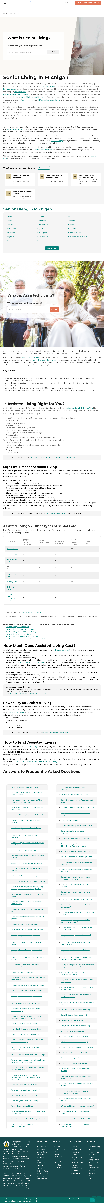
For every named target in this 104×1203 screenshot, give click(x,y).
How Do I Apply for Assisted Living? (24, 1024)
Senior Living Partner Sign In (59, 1149)
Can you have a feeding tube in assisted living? (77, 1047)
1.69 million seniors (47, 86)
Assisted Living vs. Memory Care (18, 634)
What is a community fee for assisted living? (76, 826)
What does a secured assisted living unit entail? (28, 1119)
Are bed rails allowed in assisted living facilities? (77, 807)
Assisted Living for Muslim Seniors (23, 850)
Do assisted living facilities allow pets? (74, 795)
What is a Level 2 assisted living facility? (25, 1090)
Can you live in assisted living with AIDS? (75, 1063)
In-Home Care (12, 554)
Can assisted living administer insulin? (74, 1052)
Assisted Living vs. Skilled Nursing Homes (22, 636)
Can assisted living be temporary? (73, 1020)
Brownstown (42, 237)
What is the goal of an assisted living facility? (27, 929)
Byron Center (42, 241)
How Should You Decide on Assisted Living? (27, 1034)
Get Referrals (59, 1162)
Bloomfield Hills (74, 233)
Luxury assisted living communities (30, 663)
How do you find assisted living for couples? (26, 990)
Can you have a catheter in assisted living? (76, 1026)
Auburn (9, 225)
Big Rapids (10, 233)
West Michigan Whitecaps (33, 97)
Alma (70, 217)
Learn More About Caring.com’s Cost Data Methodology (26, 693)
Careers (75, 1171)
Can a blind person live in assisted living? (75, 1015)
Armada (71, 221)
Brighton (10, 237)
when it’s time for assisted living (57, 513)
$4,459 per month (49, 388)
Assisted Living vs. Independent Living (21, 632)
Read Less (42, 168)
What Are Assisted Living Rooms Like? (25, 787)
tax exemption (10, 89)
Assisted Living (12, 549)
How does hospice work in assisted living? (76, 1010)
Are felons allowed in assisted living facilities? (77, 857)
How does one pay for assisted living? (24, 924)
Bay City (40, 229)
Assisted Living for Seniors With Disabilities (26, 863)
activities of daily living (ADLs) (79, 408)
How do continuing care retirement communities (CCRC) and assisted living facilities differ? (25, 1077)
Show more (52, 248)
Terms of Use (8, 1188)
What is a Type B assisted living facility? (25, 1085)
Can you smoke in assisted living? (73, 820)
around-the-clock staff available (45, 360)
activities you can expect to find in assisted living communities (53, 457)
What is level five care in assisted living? (75, 1036)
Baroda (71, 225)
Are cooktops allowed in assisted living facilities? (78, 851)
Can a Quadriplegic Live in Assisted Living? (26, 1029)
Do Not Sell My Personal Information (43, 1176)
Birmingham (42, 233)
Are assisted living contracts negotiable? (75, 838)
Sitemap (40, 1165)
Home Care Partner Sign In (59, 1157)
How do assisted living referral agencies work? (27, 985)
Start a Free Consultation (88, 3)
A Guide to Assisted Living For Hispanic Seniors (28, 881)
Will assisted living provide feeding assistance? (77, 1106)
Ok (92, 1200)
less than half (20, 92)
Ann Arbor (41, 221)
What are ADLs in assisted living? (72, 1031)
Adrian (9, 217)
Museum (26, 100)
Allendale (41, 217)
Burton (9, 241)
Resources (41, 1157)
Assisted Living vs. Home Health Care (20, 629)
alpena (9, 221)
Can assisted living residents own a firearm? (76, 899)
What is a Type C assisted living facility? (25, 1101)
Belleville (72, 229)
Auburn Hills (42, 225)
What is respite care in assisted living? (74, 1042)
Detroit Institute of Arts (49, 100)
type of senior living (27, 378)
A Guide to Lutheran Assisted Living (24, 876)
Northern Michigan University (16, 94)
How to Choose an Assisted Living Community (36, 762)
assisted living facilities (30, 358)
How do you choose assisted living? (24, 972)
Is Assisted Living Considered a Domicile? (75, 1119)
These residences (82, 136)
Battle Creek (11, 229)
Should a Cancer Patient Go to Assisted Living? (28, 1055)
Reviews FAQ (77, 1168)
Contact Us (76, 1173)
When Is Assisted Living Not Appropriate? (26, 1003)
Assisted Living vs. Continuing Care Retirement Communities (30, 639)
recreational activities (43, 150)
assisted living (30, 746)
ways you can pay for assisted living (55, 732)
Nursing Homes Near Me (94, 1175)
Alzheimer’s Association (15, 129)
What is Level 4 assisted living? (22, 1106)
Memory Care (12, 582)
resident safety (57, 141)
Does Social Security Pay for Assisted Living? (27, 815)
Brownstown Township (77, 237)
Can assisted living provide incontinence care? (77, 1058)
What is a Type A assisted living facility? (25, 1095)
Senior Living (7, 13)
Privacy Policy (23, 1188)
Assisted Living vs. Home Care (17, 627)
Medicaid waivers (16, 712)
